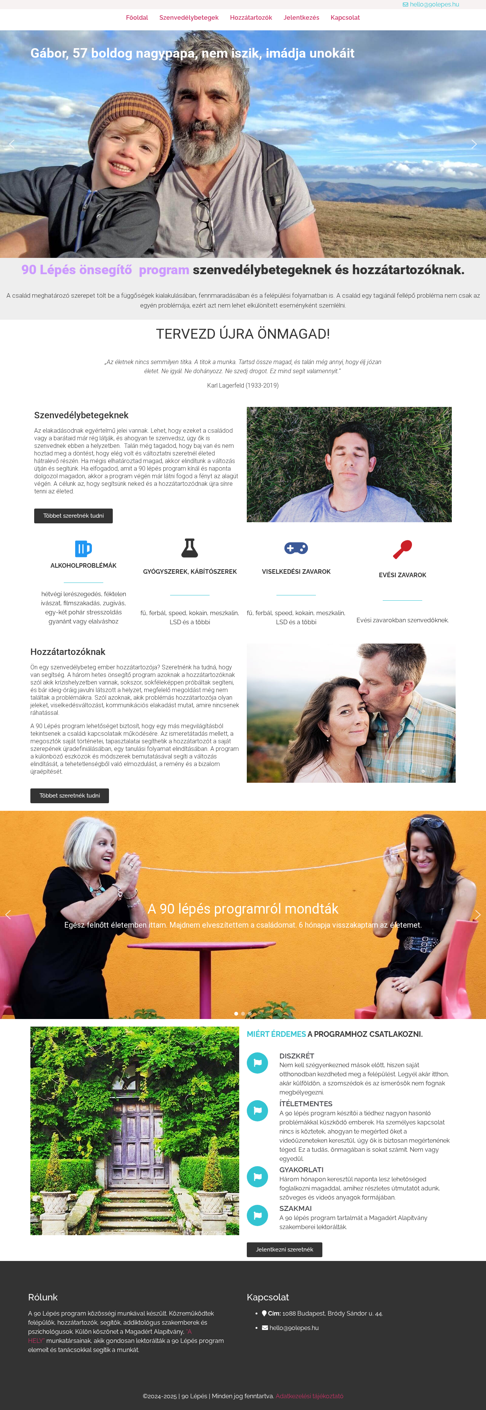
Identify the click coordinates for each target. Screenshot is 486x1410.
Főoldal (137, 17)
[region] (243, 915)
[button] (12, 144)
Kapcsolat (345, 17)
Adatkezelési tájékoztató (310, 1396)
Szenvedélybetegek (189, 17)
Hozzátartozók (251, 17)
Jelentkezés (301, 17)
